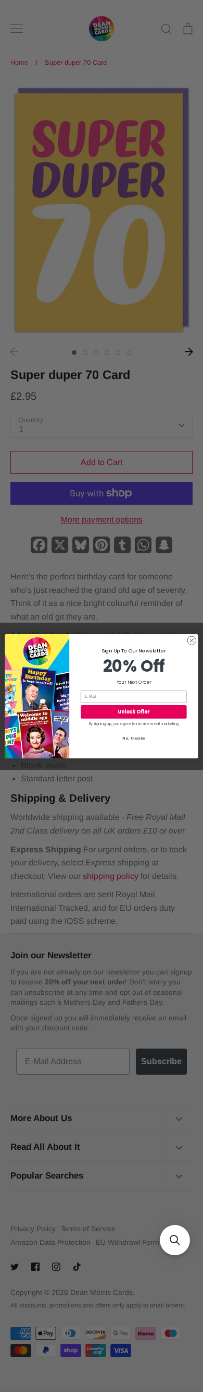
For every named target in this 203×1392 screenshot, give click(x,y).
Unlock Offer (133, 711)
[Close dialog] (191, 640)
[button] (175, 1240)
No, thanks (133, 738)
